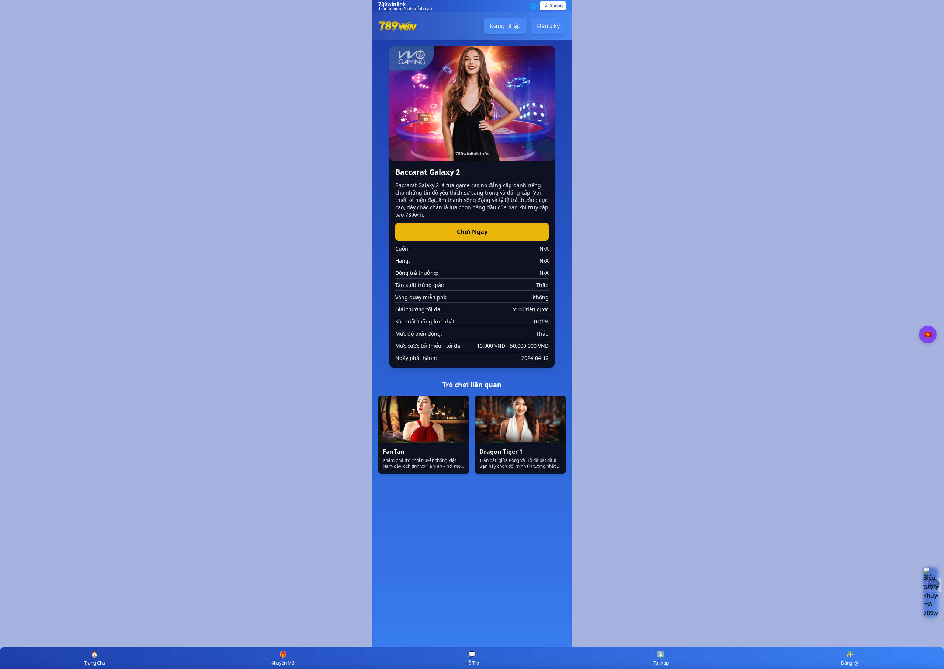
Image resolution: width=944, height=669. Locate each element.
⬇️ (661, 658)
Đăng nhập (505, 26)
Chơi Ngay (472, 232)
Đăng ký (548, 26)
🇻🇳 (928, 334)
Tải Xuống (553, 6)
